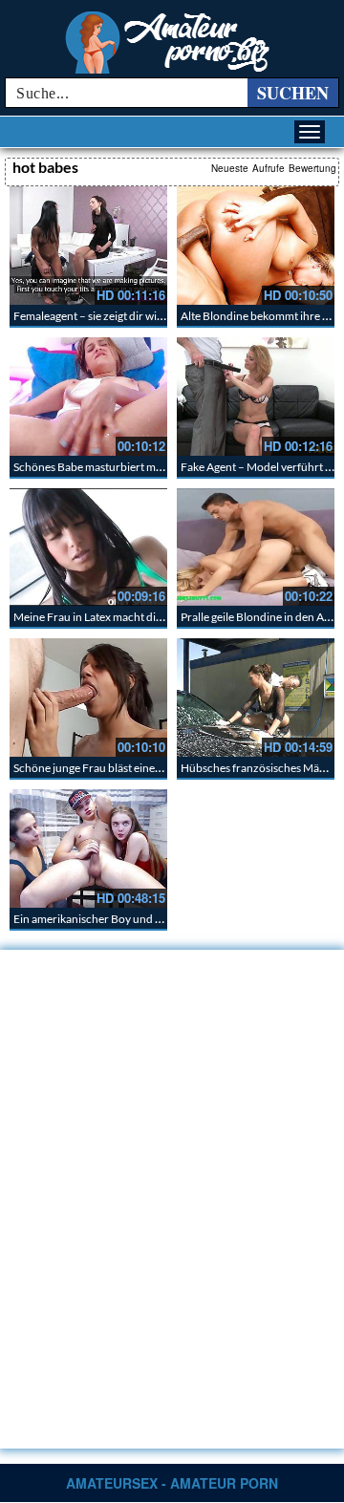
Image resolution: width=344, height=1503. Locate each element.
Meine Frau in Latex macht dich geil (100, 617)
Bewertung (312, 168)
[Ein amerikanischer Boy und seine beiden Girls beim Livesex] (88, 848)
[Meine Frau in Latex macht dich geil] (88, 547)
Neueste (229, 168)
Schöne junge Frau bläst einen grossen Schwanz (131, 768)
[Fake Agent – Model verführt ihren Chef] (255, 396)
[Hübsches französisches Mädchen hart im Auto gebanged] (255, 697)
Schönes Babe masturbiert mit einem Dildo (119, 467)
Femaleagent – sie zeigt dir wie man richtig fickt (129, 316)
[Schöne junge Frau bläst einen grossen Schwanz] (88, 697)
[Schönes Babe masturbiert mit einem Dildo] (88, 396)
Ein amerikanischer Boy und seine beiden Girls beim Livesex (160, 919)
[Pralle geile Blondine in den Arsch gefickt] (255, 547)
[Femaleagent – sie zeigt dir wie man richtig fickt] (88, 245)
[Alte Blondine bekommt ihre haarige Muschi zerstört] (255, 245)
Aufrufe (268, 168)
